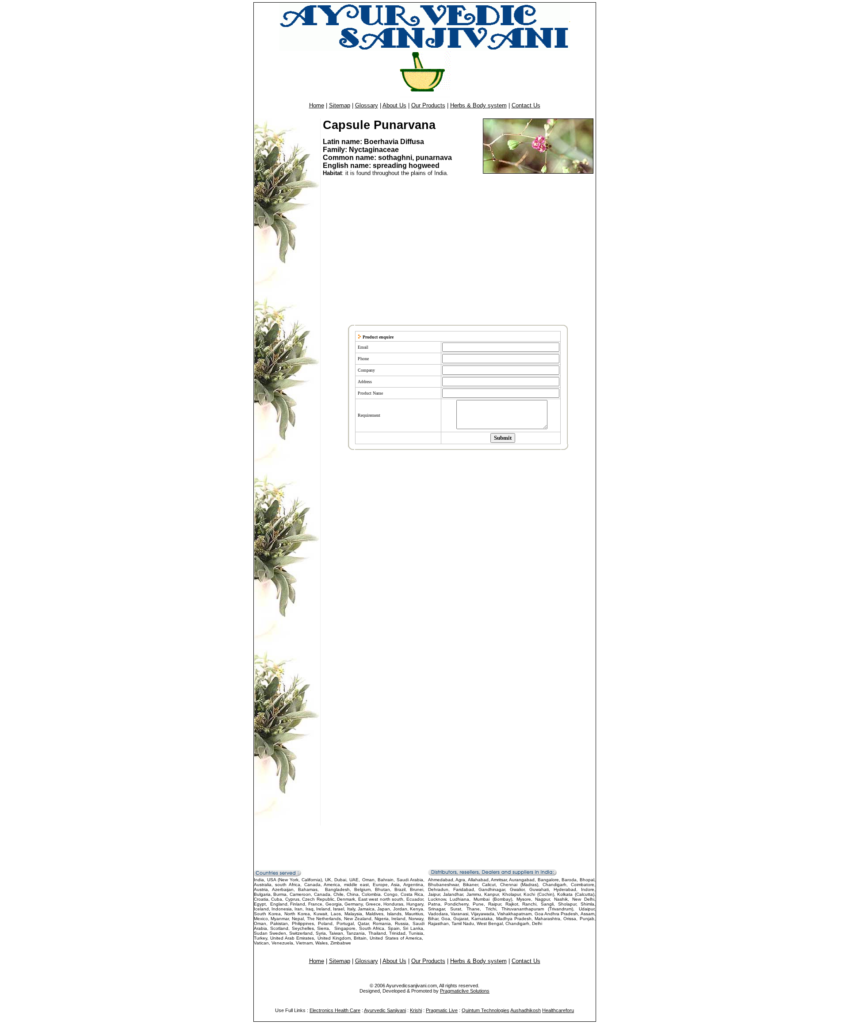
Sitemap (339, 105)
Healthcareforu (558, 1010)
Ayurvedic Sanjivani (385, 1010)
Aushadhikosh (525, 1010)
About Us (394, 105)
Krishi (416, 1010)
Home (316, 105)
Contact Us (526, 105)
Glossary (366, 105)
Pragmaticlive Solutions (465, 991)
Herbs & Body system (478, 105)
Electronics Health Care (335, 1010)
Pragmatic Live (442, 1010)
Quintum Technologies (485, 1010)
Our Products (428, 105)
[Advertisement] (460, 251)
